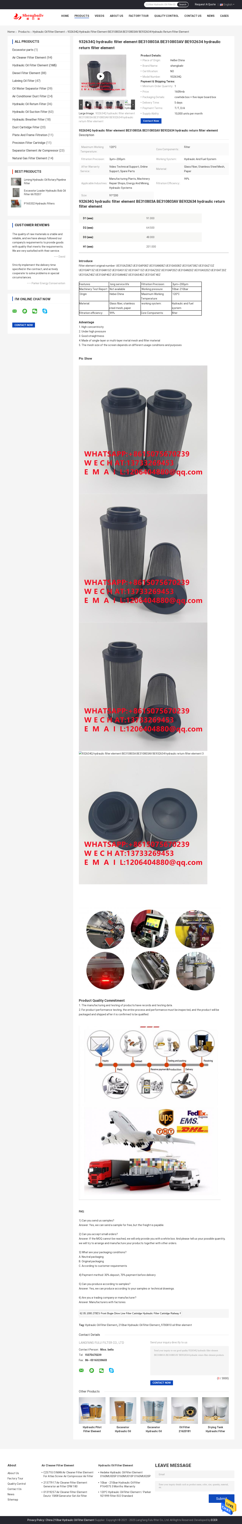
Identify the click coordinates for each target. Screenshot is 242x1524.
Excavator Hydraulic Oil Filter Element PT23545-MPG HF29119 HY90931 (154, 1429)
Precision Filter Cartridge (28, 143)
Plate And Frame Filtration (29, 135)
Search (182, 4)
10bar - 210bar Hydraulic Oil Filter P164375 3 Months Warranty (120, 1484)
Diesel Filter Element (26, 73)
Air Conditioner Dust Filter (29, 96)
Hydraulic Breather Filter (28, 119)
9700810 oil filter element (176, 1325)
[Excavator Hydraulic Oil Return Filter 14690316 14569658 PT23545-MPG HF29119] (123, 1410)
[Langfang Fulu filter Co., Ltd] (28, 16)
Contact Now (151, 120)
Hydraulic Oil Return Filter (29, 104)
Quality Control (166, 15)
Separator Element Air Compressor (35, 150)
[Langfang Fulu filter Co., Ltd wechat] (37, 311)
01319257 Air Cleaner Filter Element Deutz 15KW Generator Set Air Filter (65, 1494)
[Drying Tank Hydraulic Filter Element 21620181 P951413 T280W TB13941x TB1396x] (215, 1410)
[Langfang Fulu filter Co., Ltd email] (17, 311)
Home (65, 15)
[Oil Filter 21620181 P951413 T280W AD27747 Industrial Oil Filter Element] (184, 1410)
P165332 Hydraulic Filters (39, 203)
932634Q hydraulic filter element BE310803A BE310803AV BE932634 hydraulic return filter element (107, 117)
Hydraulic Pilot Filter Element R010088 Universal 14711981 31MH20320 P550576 (92, 1429)
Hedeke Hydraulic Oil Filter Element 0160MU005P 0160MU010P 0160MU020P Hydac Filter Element (125, 1475)
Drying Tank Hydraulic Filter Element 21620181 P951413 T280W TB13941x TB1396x (215, 1429)
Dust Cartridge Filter (26, 127)
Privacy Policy (35, 1520)
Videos (99, 15)
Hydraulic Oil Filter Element (49, 31)
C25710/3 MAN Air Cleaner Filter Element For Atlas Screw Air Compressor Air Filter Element (68, 1475)
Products (81, 15)
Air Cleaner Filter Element (29, 57)
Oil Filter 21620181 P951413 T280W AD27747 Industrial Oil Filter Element (185, 1429)
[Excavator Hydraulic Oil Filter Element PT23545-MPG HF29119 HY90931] (153, 1410)
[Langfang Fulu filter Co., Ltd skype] (47, 311)
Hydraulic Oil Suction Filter (29, 112)
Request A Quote (205, 4)
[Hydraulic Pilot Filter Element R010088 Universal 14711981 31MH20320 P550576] (92, 1410)
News (210, 15)
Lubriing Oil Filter (23, 81)
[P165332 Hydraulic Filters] (16, 203)
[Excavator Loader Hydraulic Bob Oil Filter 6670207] (16, 192)
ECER (214, 1520)
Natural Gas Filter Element (29, 158)
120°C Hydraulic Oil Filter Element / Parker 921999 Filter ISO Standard (125, 1494)
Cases (224, 15)
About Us (116, 15)
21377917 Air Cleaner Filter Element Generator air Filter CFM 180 (65, 1484)
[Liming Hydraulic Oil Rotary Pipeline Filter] (16, 181)
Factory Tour (139, 15)
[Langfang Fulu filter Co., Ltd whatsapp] (27, 311)
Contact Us (192, 15)
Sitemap (13, 1499)
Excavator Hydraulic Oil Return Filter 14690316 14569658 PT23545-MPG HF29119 (123, 1429)
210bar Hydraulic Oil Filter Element (139, 1325)
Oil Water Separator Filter (29, 88)
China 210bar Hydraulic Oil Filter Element (70, 1520)
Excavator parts (22, 50)
